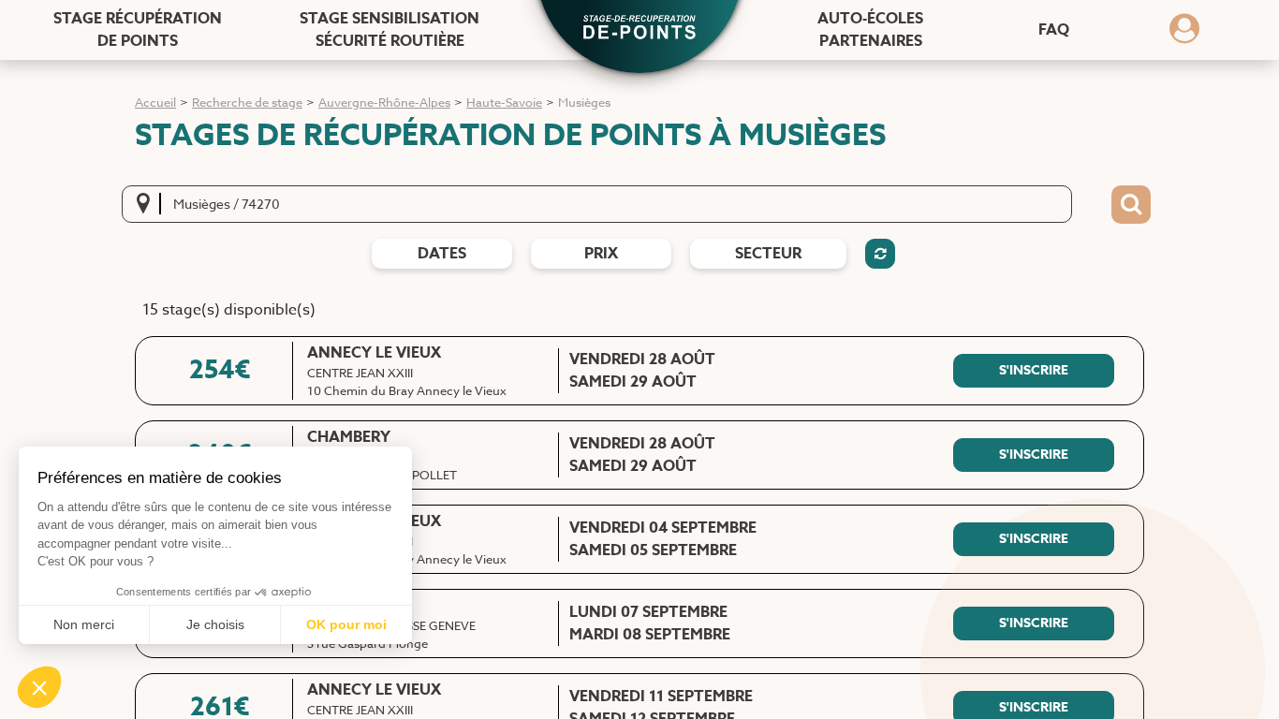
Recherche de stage (247, 102)
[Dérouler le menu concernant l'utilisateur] (1184, 34)
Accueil (155, 102)
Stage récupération (137, 29)
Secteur (768, 253)
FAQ (1053, 30)
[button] (639, 29)
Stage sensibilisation (389, 29)
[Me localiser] (149, 204)
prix (601, 253)
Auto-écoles (870, 29)
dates (442, 253)
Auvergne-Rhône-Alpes (384, 102)
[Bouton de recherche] (1131, 205)
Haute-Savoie (504, 102)
